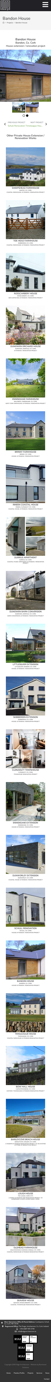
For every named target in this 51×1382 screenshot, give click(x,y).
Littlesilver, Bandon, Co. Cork (25, 667)
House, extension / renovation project (26, 669)
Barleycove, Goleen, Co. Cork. (25, 1142)
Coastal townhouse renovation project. (26, 1305)
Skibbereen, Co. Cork (25, 243)
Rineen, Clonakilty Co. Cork (25, 507)
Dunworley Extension (25, 875)
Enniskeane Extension (25, 822)
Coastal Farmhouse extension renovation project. (25, 1252)
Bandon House (21, 22)
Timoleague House (25, 1034)
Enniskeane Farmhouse (25, 399)
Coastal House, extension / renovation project (25, 509)
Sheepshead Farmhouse (25, 188)
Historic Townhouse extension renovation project (25, 1091)
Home (8, 1373)
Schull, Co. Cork (26, 931)
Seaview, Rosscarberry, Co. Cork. (25, 1303)
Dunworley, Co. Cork (25, 878)
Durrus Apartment (25, 557)
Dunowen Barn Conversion (26, 611)
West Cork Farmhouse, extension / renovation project (25, 403)
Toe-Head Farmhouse (25, 240)
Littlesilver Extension (25, 664)
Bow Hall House (25, 1086)
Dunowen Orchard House (25, 346)
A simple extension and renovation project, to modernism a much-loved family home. (25, 1198)
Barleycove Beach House (25, 1139)
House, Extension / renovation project (26, 456)
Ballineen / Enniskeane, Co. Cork (25, 401)
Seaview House (25, 1300)
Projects (30, 1373)
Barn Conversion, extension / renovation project (25, 616)
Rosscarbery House (25, 293)
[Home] (3, 22)
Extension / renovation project (25, 351)
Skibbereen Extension (25, 717)
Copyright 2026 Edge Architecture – (18, 1364)
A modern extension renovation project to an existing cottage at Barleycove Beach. (25, 1144)
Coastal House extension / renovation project (25, 880)
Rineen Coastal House (25, 504)
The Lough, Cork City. (25, 1196)
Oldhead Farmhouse (25, 1247)
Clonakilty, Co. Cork (25, 772)
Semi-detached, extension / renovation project (25, 298)
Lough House (25, 1193)
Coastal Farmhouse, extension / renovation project (26, 192)
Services (39, 1373)
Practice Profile (19, 1373)
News (47, 1373)
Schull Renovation (25, 928)
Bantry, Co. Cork (25, 190)
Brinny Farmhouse (25, 452)
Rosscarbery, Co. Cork (25, 296)
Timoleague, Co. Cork (25, 1036)
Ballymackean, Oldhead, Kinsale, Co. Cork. (25, 1250)
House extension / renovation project (25, 827)
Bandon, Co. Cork (25, 983)
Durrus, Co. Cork (25, 560)
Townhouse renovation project (25, 774)
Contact (46, 1379)
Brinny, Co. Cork (25, 454)
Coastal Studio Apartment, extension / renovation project (25, 562)
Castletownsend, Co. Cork (25, 1089)
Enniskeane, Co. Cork (25, 825)
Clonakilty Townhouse (25, 770)
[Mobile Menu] (45, 6)
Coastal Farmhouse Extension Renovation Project (25, 1038)
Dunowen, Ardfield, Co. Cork (25, 349)
